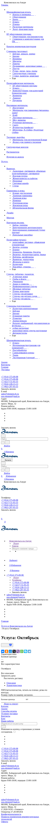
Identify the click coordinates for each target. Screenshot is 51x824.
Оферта (4, 821)
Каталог (5, 706)
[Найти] (7, 442)
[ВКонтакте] (2, 651)
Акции (4, 709)
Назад (16, 543)
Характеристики (14, 685)
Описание (11, 683)
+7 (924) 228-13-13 (9, 384)
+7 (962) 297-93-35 (9, 386)
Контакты (5, 716)
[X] (14, 651)
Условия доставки (9, 713)
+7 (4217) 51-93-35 (9, 381)
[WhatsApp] (21, 651)
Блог (3, 718)
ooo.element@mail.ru (10, 396)
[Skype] (25, 651)
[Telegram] (29, 651)
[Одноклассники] (6, 651)
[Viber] (18, 651)
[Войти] (2, 516)
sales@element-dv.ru (10, 394)
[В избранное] (7, 645)
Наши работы (7, 721)
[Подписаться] (3, 726)
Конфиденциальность (11, 814)
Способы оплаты (9, 711)
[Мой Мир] (10, 651)
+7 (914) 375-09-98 (9, 377)
